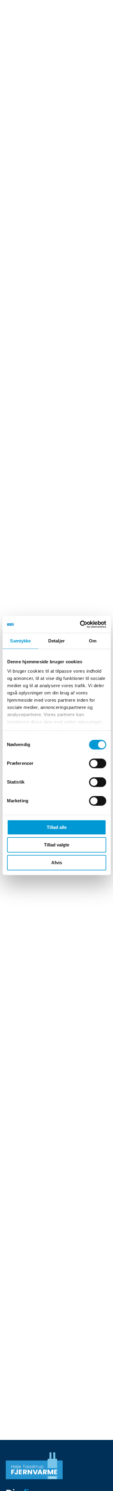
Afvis (56, 862)
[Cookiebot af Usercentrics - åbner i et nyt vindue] (80, 624)
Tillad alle (57, 827)
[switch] (97, 763)
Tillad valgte (56, 844)
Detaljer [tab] (56, 640)
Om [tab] (92, 640)
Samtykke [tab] (20, 640)
